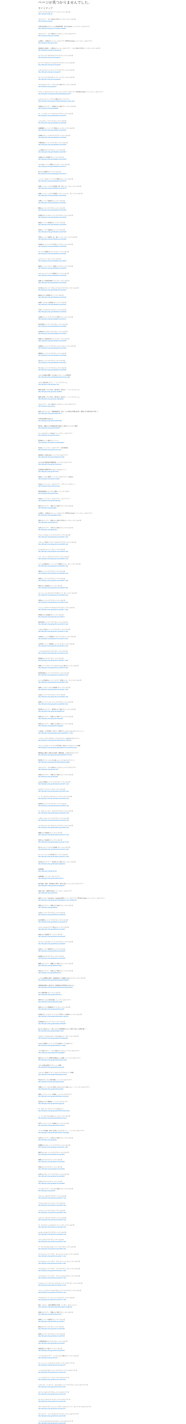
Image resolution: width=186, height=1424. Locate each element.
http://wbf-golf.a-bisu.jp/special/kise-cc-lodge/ (52, 1045)
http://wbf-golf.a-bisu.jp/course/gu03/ (49, 72)
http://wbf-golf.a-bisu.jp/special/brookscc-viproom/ (53, 1016)
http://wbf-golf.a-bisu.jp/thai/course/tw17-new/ (52, 1300)
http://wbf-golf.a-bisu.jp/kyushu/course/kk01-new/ (53, 537)
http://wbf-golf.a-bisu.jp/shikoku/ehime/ (50, 965)
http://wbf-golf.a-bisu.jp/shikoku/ (48, 907)
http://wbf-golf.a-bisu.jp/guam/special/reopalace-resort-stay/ (56, 101)
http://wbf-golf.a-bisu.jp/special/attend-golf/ (51, 1009)
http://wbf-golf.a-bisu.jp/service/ (47, 893)
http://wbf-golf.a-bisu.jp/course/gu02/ (49, 65)
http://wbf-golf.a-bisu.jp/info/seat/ (48, 493)
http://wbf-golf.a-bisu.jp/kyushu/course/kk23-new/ (53, 704)
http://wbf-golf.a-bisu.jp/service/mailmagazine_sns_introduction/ (57, 900)
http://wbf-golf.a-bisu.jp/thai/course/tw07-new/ (52, 1241)
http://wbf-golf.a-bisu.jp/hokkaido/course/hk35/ (52, 268)
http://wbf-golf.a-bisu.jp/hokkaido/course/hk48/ (52, 326)
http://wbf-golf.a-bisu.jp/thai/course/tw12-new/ (52, 1263)
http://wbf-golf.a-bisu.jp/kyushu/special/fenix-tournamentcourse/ (57, 747)
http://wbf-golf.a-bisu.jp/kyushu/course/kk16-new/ (53, 653)
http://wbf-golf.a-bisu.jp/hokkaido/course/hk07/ (52, 152)
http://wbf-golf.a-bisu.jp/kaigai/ (47, 508)
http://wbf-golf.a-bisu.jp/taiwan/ (47, 1140)
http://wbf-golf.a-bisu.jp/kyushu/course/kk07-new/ (53, 580)
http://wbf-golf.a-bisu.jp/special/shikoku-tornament (53, 1096)
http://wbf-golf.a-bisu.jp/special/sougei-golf (51, 1103)
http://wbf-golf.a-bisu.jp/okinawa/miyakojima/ (51, 864)
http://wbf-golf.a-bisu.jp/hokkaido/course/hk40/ (52, 290)
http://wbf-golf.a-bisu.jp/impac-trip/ (48, 384)
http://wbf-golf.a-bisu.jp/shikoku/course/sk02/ (51, 936)
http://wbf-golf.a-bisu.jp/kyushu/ (47, 529)
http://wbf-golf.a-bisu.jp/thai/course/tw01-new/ (52, 1198)
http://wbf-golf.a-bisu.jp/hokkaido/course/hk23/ (52, 217)
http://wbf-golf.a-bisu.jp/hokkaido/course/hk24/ (52, 224)
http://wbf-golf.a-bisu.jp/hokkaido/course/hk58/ (52, 370)
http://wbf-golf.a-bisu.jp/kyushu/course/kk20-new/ (53, 682)
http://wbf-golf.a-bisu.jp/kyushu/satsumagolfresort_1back (55, 733)
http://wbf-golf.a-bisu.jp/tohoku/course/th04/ (51, 1343)
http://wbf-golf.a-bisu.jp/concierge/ (48, 36)
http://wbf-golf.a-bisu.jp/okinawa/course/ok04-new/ (53, 806)
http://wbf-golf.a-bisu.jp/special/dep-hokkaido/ (52, 1023)
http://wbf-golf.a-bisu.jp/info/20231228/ (50, 421)
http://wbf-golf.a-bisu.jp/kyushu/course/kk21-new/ (53, 689)
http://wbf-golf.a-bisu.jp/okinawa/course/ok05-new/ (53, 813)
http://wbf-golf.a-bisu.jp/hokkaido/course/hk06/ (52, 144)
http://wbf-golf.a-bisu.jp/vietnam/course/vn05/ (52, 1394)
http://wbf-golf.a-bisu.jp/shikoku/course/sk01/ (51, 929)
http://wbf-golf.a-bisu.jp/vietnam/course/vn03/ (52, 1379)
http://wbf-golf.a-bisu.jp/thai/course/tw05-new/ (52, 1227)
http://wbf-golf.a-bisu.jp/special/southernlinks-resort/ (54, 1111)
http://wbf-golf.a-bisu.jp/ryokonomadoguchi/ (51, 885)
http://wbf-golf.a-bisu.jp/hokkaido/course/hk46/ (52, 312)
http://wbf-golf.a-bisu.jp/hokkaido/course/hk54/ (52, 348)
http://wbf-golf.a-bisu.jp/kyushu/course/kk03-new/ (53, 551)
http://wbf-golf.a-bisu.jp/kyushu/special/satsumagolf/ (54, 762)
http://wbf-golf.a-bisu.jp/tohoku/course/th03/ (51, 1336)
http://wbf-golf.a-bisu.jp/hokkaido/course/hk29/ (52, 246)
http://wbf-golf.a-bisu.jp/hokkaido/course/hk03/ (52, 130)
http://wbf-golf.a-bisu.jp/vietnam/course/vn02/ (52, 1372)
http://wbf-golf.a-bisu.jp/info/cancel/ (49, 435)
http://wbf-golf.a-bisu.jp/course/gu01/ (49, 57)
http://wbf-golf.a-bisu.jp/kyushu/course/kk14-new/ (53, 638)
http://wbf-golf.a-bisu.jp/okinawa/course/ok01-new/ (53, 784)
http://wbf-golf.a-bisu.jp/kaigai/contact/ (49, 515)
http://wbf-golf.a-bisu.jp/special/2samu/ (50, 994)
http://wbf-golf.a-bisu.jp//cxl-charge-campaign (52, 28)
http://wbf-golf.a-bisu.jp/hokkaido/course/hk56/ (52, 355)
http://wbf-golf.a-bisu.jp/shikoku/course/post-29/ (52, 922)
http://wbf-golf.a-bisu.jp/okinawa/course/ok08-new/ (53, 827)
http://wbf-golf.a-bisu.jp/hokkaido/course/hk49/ (52, 333)
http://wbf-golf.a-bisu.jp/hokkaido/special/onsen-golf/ (54, 377)
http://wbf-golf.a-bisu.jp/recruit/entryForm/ (51, 878)
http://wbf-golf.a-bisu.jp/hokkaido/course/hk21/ (52, 203)
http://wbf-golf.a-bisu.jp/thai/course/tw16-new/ (52, 1292)
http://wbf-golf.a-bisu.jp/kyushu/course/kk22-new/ (53, 697)
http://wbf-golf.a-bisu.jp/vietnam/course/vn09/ (52, 1423)
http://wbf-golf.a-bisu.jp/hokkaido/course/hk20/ (52, 195)
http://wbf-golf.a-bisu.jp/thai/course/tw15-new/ (52, 1285)
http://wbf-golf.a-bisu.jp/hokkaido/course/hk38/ (52, 283)
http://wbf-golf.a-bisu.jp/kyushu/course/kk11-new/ (53, 609)
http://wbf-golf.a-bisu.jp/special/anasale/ (50, 1002)
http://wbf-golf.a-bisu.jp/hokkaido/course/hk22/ (52, 210)
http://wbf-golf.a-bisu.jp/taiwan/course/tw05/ (51, 1176)
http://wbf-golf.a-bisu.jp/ (45, 14)
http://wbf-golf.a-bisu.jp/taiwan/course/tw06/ (51, 1183)
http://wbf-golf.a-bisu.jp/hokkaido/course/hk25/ (52, 232)
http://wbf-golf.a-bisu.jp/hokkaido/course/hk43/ (52, 297)
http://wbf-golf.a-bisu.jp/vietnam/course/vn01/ (52, 1365)
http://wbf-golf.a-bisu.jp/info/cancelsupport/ (51, 442)
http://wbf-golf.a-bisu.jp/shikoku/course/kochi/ (52, 914)
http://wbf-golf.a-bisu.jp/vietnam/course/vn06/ (52, 1401)
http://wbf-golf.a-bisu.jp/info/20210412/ (50, 413)
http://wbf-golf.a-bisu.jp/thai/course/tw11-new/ (52, 1256)
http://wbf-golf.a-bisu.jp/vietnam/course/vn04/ (52, 1387)
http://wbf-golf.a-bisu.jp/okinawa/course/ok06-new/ (53, 820)
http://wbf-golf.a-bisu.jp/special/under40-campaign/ (53, 1132)
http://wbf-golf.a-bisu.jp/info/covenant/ (49, 450)
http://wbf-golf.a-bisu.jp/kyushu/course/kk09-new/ (53, 595)
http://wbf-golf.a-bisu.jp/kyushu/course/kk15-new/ (53, 646)
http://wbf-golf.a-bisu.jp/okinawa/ (48, 776)
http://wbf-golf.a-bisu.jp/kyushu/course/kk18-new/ (53, 668)
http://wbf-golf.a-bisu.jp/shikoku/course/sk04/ (51, 951)
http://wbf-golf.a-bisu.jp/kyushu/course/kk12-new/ (53, 624)
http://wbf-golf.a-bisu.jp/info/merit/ (48, 471)
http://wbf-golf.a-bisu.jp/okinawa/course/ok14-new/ (53, 849)
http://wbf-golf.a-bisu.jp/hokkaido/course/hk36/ (52, 275)
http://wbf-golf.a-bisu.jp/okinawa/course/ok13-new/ (53, 842)
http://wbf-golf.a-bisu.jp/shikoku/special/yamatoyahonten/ (55, 987)
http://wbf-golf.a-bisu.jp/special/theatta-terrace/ (52, 1118)
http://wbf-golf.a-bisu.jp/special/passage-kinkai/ (52, 1074)
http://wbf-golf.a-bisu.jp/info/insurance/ (50, 464)
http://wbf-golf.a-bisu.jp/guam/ (47, 86)
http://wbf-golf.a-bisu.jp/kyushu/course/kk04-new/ (53, 559)
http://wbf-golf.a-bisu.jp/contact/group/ (49, 50)
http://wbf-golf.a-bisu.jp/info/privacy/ (49, 486)
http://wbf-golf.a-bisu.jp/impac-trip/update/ (51, 399)
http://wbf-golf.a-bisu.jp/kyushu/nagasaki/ (50, 726)
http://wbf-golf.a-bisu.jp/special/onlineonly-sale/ (52, 1060)
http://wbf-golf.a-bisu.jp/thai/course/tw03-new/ (52, 1212)
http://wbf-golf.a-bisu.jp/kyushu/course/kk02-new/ (53, 544)
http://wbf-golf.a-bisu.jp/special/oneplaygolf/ (51, 1053)
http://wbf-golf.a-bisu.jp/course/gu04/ (49, 79)
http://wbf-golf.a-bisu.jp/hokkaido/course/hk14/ (52, 174)
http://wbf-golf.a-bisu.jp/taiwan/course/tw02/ (51, 1154)
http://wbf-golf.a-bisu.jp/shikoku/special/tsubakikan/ (53, 980)
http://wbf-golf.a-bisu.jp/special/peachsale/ (51, 1082)
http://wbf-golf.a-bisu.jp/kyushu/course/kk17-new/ (53, 660)
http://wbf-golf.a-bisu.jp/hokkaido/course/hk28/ (52, 239)
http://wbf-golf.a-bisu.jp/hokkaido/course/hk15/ (52, 181)
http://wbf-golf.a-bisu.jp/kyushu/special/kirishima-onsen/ (55, 755)
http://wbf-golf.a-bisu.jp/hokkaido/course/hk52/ (52, 341)
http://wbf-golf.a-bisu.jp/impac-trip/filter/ (50, 391)
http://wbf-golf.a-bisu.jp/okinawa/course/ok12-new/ (53, 835)
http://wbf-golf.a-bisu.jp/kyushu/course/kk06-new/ (53, 573)
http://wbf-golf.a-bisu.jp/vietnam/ (48, 1358)
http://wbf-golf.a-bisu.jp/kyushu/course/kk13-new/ (53, 631)
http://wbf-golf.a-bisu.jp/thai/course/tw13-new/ (52, 1270)
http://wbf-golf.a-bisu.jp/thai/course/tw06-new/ (52, 1234)
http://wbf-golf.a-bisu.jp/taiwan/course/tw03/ (51, 1161)
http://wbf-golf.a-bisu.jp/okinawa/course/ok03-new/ (53, 798)
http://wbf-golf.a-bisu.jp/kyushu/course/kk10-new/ (53, 602)
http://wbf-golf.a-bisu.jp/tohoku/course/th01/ (51, 1321)
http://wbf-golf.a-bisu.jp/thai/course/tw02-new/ (52, 1205)
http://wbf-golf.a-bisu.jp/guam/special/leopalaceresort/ (54, 94)
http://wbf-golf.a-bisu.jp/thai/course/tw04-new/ (52, 1220)
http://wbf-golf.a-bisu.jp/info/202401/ (49, 428)
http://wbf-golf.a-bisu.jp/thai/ (46, 1191)
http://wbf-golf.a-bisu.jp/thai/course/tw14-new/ (52, 1278)
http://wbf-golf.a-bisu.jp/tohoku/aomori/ (50, 1314)
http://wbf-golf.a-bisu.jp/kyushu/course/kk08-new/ (53, 588)
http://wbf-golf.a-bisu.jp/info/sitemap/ (49, 500)
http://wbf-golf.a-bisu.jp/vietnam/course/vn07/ (52, 1408)
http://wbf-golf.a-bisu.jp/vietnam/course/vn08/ (52, 1416)
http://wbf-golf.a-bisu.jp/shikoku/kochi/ (49, 973)
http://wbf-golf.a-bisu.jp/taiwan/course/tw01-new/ (53, 1147)
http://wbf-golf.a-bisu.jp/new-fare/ (48, 769)
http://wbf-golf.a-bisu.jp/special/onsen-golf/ (51, 1067)
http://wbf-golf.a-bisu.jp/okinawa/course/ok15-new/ (53, 856)
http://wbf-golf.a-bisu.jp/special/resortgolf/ (50, 1089)
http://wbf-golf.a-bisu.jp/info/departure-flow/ (51, 457)
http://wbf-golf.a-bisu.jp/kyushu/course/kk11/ (51, 617)
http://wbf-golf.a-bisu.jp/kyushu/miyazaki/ (50, 718)
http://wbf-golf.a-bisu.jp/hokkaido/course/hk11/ (52, 166)
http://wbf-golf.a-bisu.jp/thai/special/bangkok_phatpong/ (55, 1307)
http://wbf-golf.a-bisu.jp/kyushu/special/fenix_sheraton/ (54, 740)
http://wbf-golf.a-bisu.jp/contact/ (47, 43)
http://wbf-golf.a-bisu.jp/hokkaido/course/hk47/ (52, 319)
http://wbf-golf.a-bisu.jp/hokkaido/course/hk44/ (52, 304)
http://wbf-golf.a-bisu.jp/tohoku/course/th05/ (51, 1350)
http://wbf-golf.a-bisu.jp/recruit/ (47, 871)
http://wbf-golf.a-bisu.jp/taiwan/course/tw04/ (51, 1169)
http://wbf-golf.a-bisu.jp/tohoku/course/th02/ (51, 1329)
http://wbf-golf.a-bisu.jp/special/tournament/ (51, 1125)
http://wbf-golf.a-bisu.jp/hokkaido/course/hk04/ (52, 137)
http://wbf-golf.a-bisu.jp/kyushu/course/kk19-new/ (53, 675)
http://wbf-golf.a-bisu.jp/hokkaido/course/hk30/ (52, 253)
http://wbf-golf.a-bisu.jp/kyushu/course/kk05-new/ (53, 566)
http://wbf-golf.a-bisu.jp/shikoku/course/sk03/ (51, 944)
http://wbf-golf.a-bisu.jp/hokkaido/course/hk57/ (52, 362)
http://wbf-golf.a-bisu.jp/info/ (46, 406)
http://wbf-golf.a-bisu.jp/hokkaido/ (48, 108)
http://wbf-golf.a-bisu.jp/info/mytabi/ (49, 479)
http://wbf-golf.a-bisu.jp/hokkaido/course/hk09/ (52, 159)
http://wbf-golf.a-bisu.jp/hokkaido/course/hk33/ (52, 261)
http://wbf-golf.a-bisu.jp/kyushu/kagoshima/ (51, 711)
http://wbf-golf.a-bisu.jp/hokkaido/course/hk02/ (52, 123)
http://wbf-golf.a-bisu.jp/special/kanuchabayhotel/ (53, 1038)
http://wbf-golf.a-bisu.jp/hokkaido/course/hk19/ (52, 188)
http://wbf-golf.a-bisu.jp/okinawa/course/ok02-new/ (53, 791)
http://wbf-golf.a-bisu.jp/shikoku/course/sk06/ (51, 958)
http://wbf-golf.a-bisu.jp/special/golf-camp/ (51, 1031)
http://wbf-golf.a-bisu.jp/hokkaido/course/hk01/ (52, 115)
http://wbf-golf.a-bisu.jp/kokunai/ (48, 522)
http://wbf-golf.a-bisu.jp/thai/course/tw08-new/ (52, 1249)
